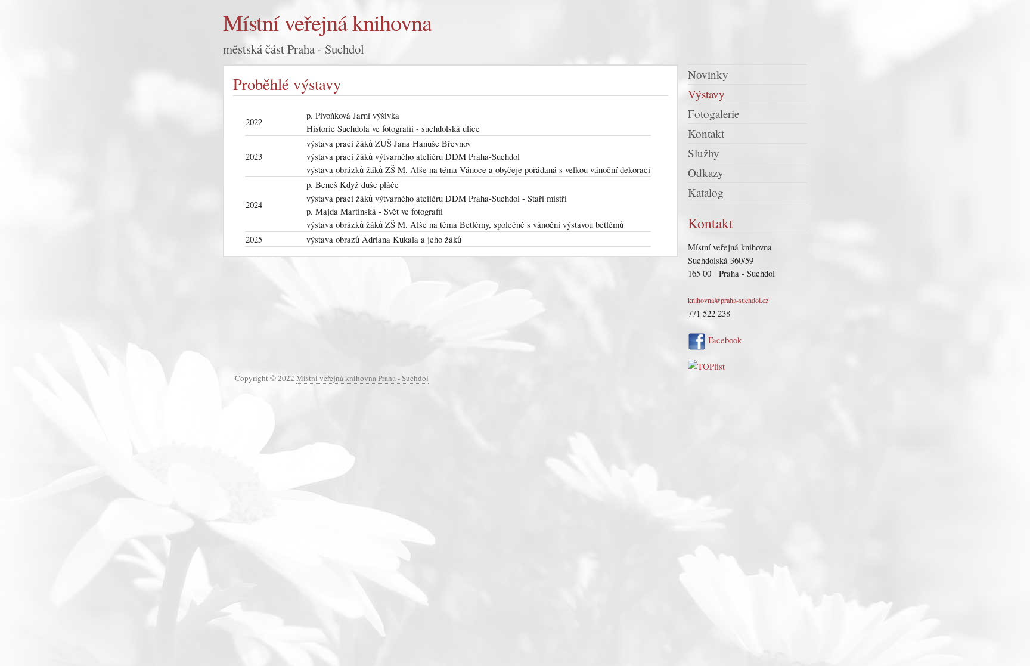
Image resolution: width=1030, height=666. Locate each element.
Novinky (708, 74)
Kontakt (706, 133)
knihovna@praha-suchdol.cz (728, 300)
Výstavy (706, 93)
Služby (703, 152)
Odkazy (706, 172)
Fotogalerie (713, 113)
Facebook (724, 340)
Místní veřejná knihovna (327, 22)
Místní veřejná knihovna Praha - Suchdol (362, 378)
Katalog (706, 192)
